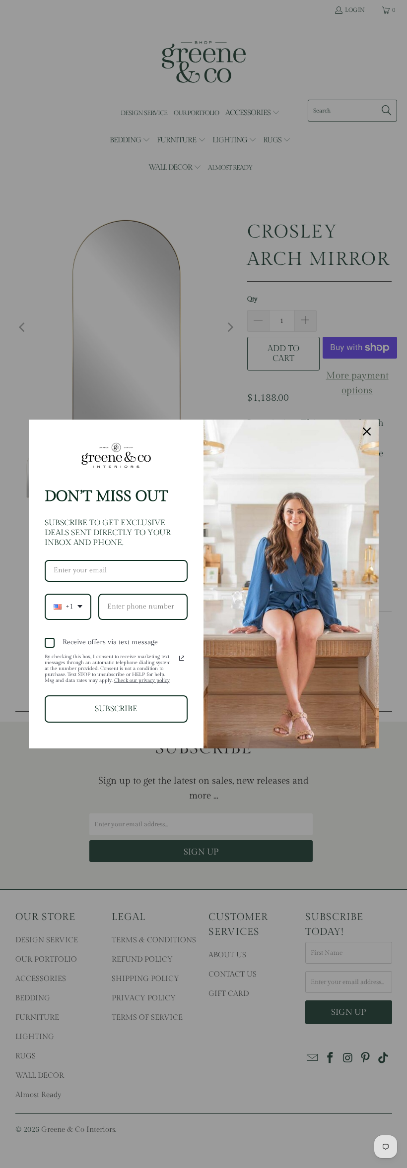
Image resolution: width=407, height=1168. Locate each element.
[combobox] (68, 607)
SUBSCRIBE (116, 709)
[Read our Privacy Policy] (182, 658)
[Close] (367, 431)
